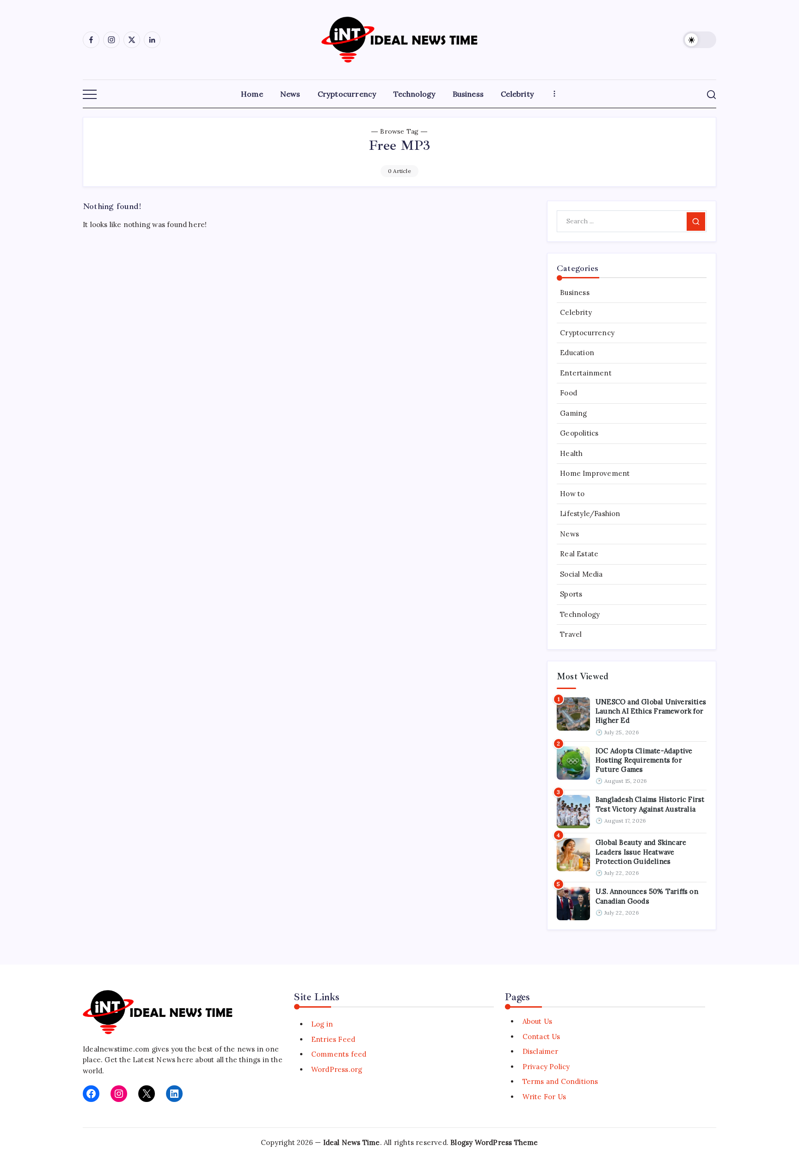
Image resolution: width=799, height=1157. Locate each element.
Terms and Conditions (560, 1081)
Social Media (581, 574)
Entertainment (586, 373)
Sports (571, 594)
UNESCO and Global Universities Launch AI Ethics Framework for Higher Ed (651, 711)
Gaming (573, 413)
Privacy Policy (546, 1066)
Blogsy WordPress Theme (494, 1142)
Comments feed (339, 1054)
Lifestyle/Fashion (590, 514)
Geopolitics (579, 433)
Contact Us (541, 1036)
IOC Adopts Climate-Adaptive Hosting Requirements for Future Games (644, 760)
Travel (571, 634)
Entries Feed (333, 1039)
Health (571, 453)
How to (572, 493)
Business (575, 292)
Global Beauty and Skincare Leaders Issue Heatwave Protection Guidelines (641, 852)
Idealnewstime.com (116, 1049)
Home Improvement (595, 473)
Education (577, 353)
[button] (699, 39)
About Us (537, 1021)
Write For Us (544, 1096)
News (569, 533)
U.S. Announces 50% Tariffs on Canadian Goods (647, 896)
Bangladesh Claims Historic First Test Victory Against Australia (650, 804)
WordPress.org (337, 1069)
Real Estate (579, 554)
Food (568, 393)
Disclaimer (540, 1051)
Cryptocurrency (587, 332)
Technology (580, 614)
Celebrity (576, 312)
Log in (322, 1024)
